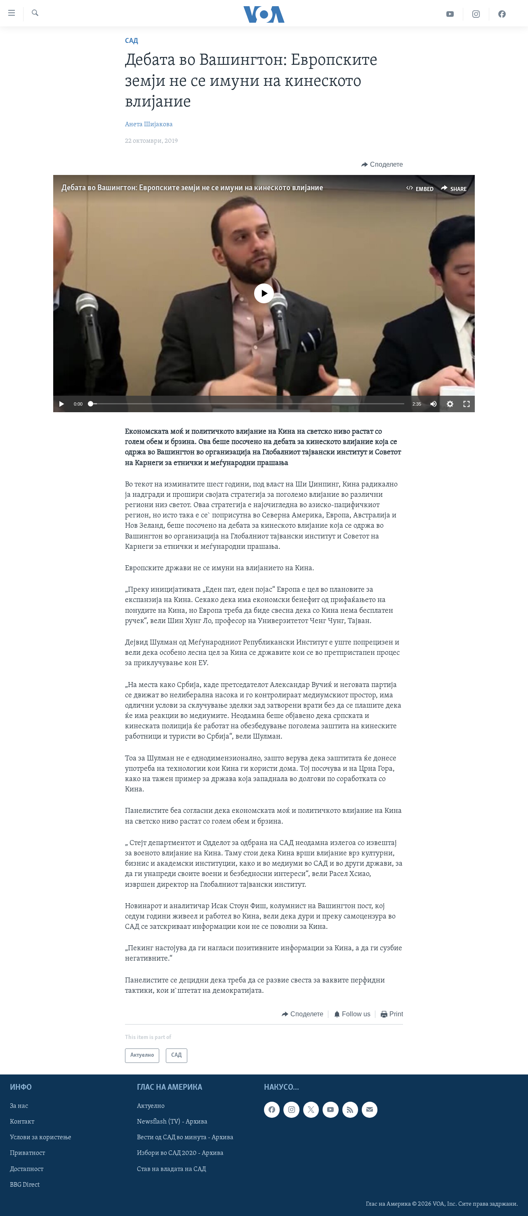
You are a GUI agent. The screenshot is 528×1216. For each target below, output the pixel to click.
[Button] (382, 164)
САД (131, 41)
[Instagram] (476, 14)
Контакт (22, 1122)
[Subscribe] (369, 1109)
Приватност (27, 1153)
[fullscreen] (466, 404)
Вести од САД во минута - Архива (185, 1137)
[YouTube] (450, 14)
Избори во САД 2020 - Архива (180, 1153)
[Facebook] (502, 14)
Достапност (26, 1169)
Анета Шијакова (149, 124)
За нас (19, 1106)
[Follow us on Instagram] (291, 1109)
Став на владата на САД (171, 1169)
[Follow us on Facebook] (272, 1109)
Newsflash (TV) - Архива (172, 1122)
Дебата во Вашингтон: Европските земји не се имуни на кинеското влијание (192, 188)
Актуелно (151, 1106)
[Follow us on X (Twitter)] (311, 1109)
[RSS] (350, 1109)
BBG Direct (25, 1184)
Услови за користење (40, 1137)
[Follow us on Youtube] (330, 1109)
